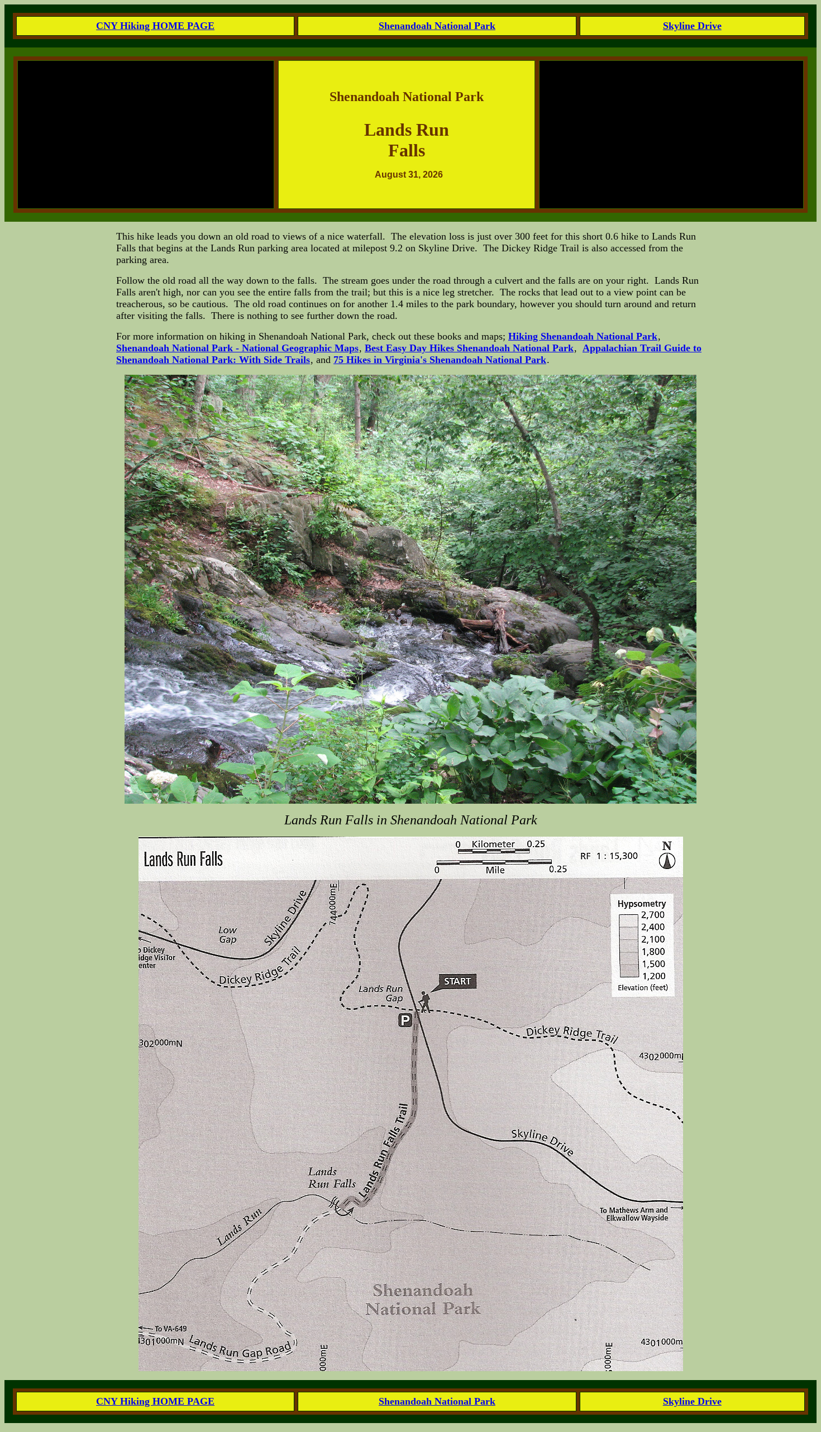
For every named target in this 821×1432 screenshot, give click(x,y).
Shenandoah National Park (437, 25)
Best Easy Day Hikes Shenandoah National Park (469, 348)
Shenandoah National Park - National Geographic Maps (237, 348)
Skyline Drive (692, 25)
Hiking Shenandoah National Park (582, 336)
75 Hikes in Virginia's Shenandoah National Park (439, 359)
